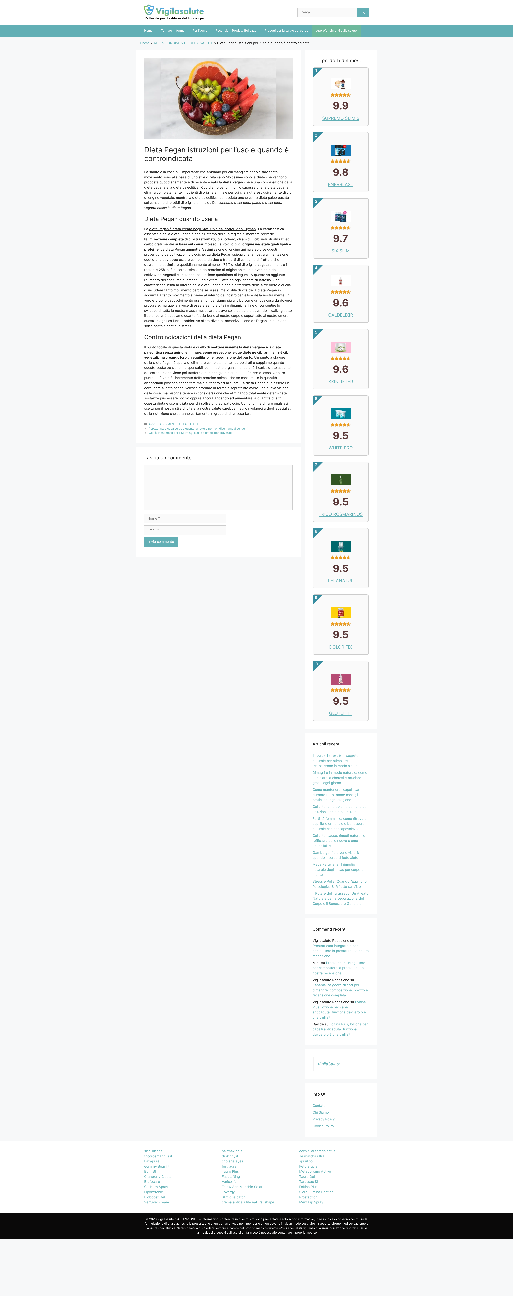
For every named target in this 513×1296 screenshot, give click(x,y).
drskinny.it (230, 1156)
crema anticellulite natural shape (248, 1202)
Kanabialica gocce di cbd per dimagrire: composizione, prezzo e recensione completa (340, 990)
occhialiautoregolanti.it (317, 1151)
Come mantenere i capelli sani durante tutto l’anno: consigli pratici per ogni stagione (337, 795)
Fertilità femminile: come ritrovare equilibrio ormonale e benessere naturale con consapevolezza (340, 824)
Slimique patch (233, 1197)
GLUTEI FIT (340, 713)
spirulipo (306, 1161)
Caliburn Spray (156, 1187)
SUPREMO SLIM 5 (340, 118)
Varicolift (229, 1182)
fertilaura (229, 1166)
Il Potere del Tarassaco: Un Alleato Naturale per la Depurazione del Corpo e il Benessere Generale (340, 898)
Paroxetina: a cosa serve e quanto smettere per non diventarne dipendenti (198, 428)
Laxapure (151, 1161)
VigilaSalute (329, 1063)
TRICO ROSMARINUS (341, 514)
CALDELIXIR (340, 315)
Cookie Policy (323, 1126)
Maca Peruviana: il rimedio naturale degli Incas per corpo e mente (338, 869)
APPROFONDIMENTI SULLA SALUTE (183, 43)
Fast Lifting (231, 1177)
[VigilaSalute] (174, 12)
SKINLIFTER (340, 381)
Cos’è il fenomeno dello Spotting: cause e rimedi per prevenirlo (191, 432)
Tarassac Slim (310, 1182)
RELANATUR (341, 580)
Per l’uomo (199, 30)
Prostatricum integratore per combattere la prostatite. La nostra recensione (341, 951)
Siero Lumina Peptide (316, 1192)
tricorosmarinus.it (158, 1156)
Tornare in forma (172, 30)
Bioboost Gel (154, 1197)
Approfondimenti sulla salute (336, 30)
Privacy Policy (324, 1119)
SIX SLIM (340, 250)
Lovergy (228, 1192)
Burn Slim (152, 1171)
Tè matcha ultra (311, 1156)
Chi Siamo (321, 1112)
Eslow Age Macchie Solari (242, 1187)
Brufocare (152, 1182)
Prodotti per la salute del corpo (286, 30)
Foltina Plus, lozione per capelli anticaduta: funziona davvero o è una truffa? (340, 1029)
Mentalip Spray (311, 1202)
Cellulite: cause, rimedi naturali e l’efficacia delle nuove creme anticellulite (339, 841)
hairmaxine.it (232, 1151)
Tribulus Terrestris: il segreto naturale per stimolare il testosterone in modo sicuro (335, 760)
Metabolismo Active (315, 1171)
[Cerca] (363, 12)
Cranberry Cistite (158, 1177)
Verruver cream (156, 1202)
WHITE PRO (341, 447)
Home (148, 30)
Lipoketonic (153, 1192)
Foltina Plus (308, 1187)
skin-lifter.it (153, 1151)
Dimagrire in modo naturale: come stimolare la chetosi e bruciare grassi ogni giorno (340, 778)
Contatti (319, 1106)
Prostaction (308, 1197)
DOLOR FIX (340, 647)
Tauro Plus (230, 1171)
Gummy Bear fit (156, 1166)
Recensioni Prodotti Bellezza (235, 30)
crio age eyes (232, 1161)
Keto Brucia (308, 1166)
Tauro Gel (307, 1177)
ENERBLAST (340, 184)
